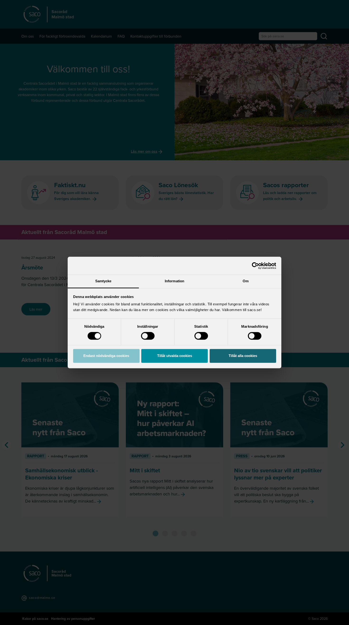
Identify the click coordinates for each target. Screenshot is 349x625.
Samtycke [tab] (103, 281)
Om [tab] (246, 281)
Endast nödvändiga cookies (106, 356)
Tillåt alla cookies (243, 356)
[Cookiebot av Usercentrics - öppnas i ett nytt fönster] (255, 265)
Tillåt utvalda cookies (174, 356)
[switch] (148, 336)
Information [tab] (174, 281)
